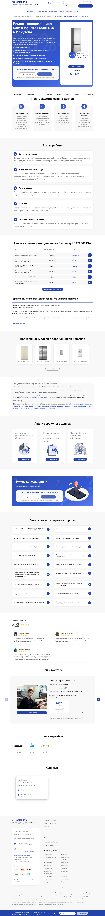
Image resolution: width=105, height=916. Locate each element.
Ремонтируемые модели (51, 835)
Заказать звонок (86, 6)
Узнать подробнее (24, 459)
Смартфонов (48, 854)
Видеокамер (48, 868)
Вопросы (76, 94)
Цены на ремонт (76, 66)
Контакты (69, 11)
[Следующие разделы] (92, 94)
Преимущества (18, 94)
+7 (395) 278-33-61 (87, 2)
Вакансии (61, 11)
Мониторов (64, 868)
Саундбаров (48, 876)
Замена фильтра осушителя (20, 406)
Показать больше (52, 368)
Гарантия (49, 94)
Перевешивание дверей (56, 406)
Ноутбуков (64, 854)
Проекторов (47, 865)
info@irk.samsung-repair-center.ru (30, 790)
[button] (98, 699)
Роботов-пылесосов (50, 857)
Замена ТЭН (32, 406)
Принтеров (64, 871)
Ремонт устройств (42, 11)
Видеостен (47, 887)
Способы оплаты (49, 845)
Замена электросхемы (86, 404)
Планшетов (64, 865)
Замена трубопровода (43, 406)
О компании (30, 11)
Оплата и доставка (50, 823)
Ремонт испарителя (52, 408)
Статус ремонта (71, 6)
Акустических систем (67, 887)
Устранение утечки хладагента (70, 404)
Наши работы (88, 94)
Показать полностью (18, 323)
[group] (18, 747)
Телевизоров (48, 862)
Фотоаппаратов (49, 879)
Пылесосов (64, 862)
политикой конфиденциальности (47, 77)
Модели (59, 94)
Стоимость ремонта (50, 820)
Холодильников (49, 882)
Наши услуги (48, 838)
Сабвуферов (65, 879)
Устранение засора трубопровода (36, 408)
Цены (40, 94)
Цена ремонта (53, 11)
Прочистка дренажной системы (73, 406)
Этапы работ (30, 94)
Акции (67, 94)
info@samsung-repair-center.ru (26, 838)
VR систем (64, 876)
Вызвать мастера (32, 712)
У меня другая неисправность (52, 289)
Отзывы (76, 11)
